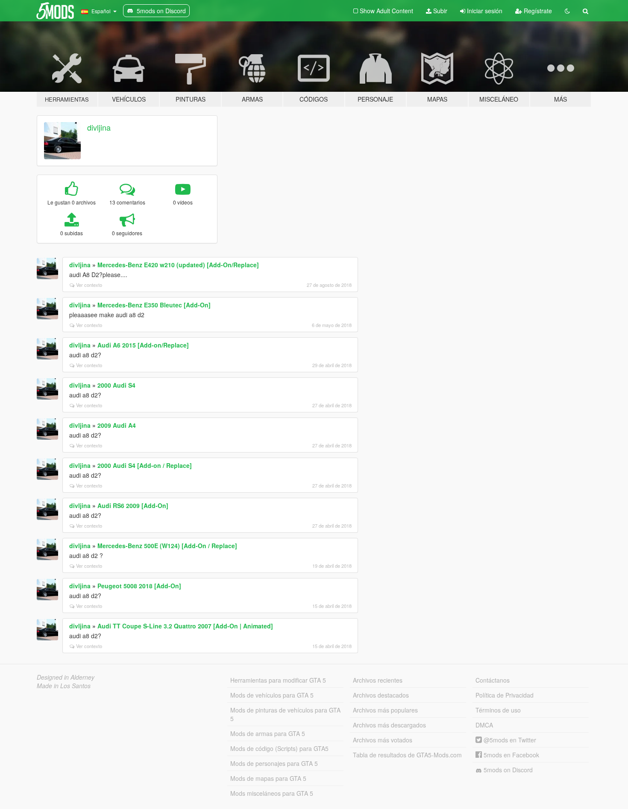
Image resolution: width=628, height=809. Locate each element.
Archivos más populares (385, 710)
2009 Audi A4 (116, 425)
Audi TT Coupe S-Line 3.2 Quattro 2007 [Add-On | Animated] (185, 626)
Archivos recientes (377, 680)
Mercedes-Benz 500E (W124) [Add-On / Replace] (167, 545)
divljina (99, 127)
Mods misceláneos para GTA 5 (271, 793)
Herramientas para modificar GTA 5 (278, 680)
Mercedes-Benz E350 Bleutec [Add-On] (154, 305)
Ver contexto (89, 284)
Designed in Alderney (65, 677)
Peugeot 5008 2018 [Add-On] (139, 585)
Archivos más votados (382, 740)
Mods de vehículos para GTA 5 (272, 695)
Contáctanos (492, 680)
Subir (439, 10)
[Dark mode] (567, 10)
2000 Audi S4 (116, 385)
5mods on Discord (507, 769)
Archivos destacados (381, 695)
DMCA (484, 725)
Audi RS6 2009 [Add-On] (132, 505)
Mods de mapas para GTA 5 (268, 778)
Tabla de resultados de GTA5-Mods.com (407, 755)
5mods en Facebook (510, 755)
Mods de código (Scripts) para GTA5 (279, 748)
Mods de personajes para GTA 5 (274, 763)
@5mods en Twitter (509, 740)
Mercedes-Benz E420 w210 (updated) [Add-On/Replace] (178, 264)
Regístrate (537, 10)
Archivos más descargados (389, 725)
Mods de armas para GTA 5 (267, 733)
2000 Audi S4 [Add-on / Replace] (144, 465)
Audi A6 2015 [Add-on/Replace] (143, 345)
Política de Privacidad (504, 695)
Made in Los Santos (64, 685)
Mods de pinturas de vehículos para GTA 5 (285, 714)
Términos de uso (498, 710)
